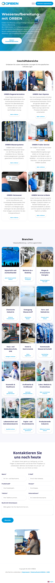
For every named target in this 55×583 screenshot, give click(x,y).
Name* (4, 474)
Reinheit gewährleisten (10, 392)
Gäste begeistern (28, 355)
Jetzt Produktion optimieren (27, 429)
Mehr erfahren (14, 114)
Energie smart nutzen (45, 318)
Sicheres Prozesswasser (10, 318)
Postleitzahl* (6, 484)
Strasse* (31, 484)
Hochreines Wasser (28, 318)
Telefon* (5, 493)
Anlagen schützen (10, 356)
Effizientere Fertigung (28, 278)
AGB (48, 572)
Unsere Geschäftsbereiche (11, 40)
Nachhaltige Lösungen (45, 355)
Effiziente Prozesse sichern (45, 429)
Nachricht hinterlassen (9, 503)
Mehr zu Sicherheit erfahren (45, 392)
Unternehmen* (34, 493)
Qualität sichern (10, 429)
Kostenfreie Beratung (33, 40)
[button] (33, 3)
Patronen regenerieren (44, 3)
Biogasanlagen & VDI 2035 (44, 281)
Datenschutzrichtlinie (38, 572)
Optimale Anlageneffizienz (27, 392)
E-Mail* (31, 474)
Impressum (26, 572)
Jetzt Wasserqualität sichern (10, 278)
